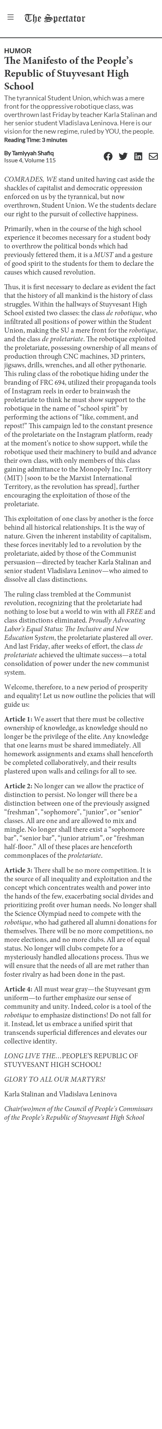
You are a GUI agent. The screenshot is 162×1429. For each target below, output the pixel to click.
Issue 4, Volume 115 (30, 159)
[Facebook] (108, 157)
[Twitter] (123, 157)
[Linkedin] (138, 157)
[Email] (153, 157)
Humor (18, 51)
